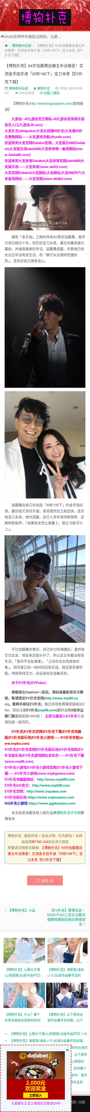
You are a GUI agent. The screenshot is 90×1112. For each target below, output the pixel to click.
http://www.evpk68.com (51, 785)
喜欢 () (48, 880)
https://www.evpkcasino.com (50, 797)
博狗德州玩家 (21, 45)
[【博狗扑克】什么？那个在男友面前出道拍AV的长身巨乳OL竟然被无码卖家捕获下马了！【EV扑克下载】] (24, 994)
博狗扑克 (43, 88)
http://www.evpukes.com (46, 791)
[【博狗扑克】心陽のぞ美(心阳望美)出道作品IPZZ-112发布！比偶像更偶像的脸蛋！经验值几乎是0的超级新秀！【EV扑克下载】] (24, 949)
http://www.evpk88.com (56, 779)
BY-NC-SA (40, 841)
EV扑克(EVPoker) (32, 682)
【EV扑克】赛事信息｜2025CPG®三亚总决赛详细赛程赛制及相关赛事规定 (66, 917)
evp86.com (47, 709)
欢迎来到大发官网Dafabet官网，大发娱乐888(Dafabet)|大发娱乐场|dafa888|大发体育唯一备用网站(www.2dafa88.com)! (45, 148)
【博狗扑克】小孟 (21, 910)
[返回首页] (6, 45)
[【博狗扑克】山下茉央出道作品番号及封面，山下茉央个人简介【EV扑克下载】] (67, 994)
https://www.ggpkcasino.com (51, 803)
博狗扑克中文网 (69, 812)
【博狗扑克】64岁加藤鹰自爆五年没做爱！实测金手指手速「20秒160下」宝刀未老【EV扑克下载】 (44, 73)
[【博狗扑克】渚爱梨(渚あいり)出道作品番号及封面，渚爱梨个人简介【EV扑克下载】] (67, 949)
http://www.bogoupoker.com (51, 103)
